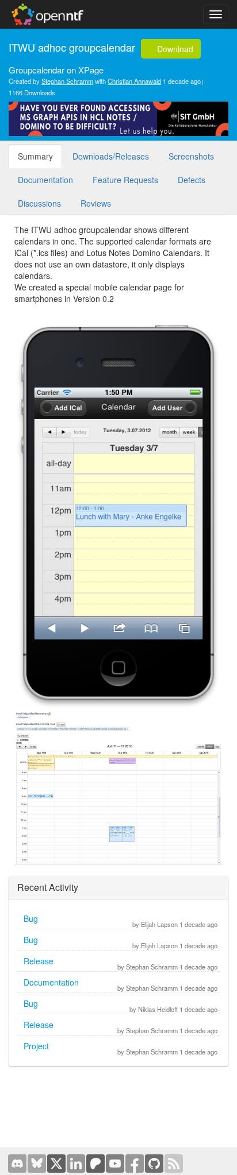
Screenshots (191, 156)
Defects (191, 179)
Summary (35, 156)
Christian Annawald (134, 81)
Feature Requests (125, 179)
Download (174, 49)
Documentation (45, 179)
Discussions (39, 203)
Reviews (96, 203)
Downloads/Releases (110, 156)
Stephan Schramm (67, 81)
